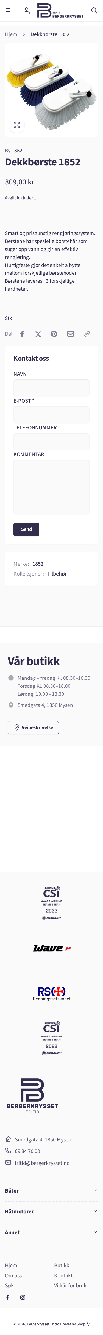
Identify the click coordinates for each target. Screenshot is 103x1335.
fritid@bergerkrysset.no (42, 1163)
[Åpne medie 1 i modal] (51, 90)
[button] (9, 10)
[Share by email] (70, 334)
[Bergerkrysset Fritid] (32, 1123)
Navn (20, 374)
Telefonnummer (35, 428)
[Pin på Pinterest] (54, 334)
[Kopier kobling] (87, 334)
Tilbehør (57, 574)
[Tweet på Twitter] (38, 334)
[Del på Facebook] (22, 334)
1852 (14, 150)
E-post (24, 401)
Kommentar (28, 454)
